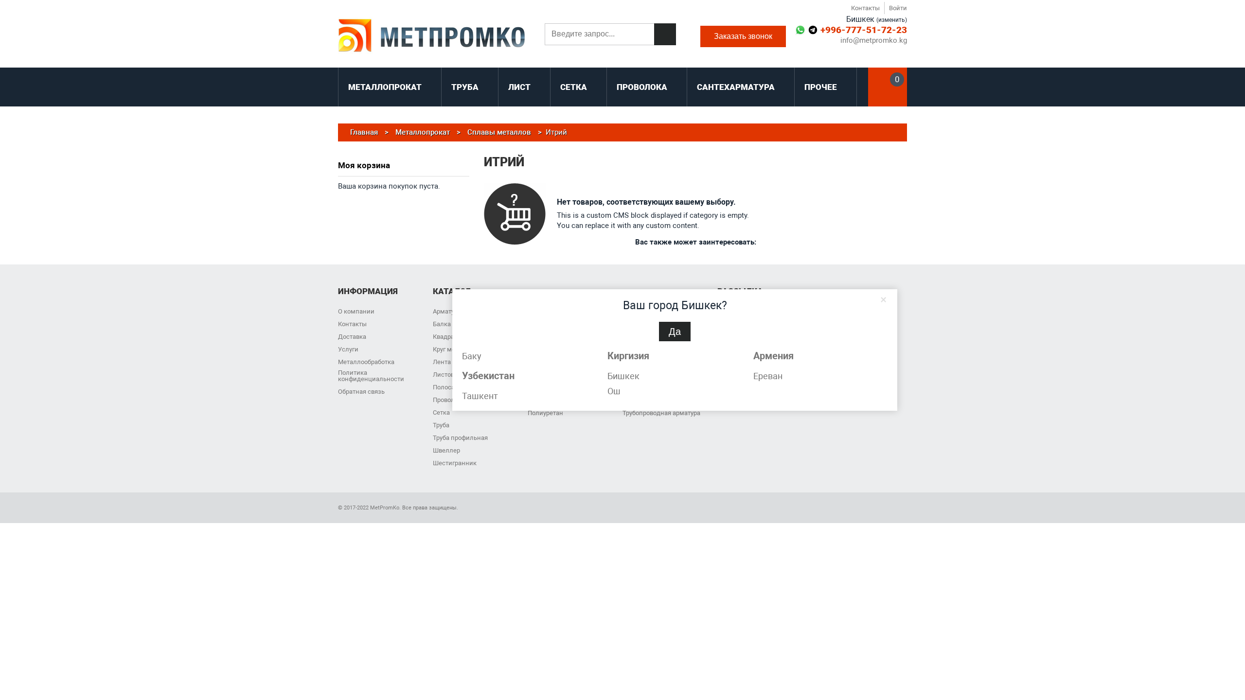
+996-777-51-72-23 (863, 29)
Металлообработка (366, 362)
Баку (471, 356)
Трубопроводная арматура (661, 413)
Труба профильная (460, 438)
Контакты (865, 8)
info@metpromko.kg (873, 40)
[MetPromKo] (431, 36)
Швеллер (446, 450)
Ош (614, 391)
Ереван (768, 376)
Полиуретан (545, 413)
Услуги (348, 349)
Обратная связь (361, 391)
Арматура (447, 311)
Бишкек (623, 376)
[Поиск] (665, 34)
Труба (441, 425)
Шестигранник (455, 463)
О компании (356, 311)
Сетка (441, 412)
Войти (898, 8)
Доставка (352, 336)
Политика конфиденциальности (371, 375)
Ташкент (480, 396)
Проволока (449, 400)
